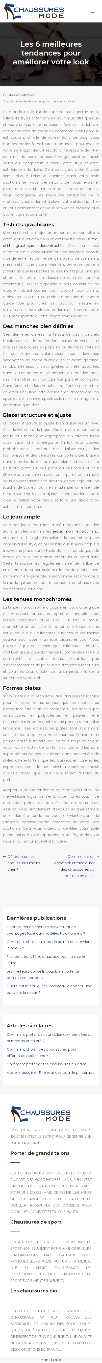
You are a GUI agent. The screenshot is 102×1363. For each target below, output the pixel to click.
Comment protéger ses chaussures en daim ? (48, 1064)
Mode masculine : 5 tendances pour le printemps (50, 1072)
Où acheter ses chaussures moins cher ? (23, 863)
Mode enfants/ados (21, 95)
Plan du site (51, 1359)
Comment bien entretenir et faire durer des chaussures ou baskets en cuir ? (74, 866)
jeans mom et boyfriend (75, 531)
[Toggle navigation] (92, 11)
